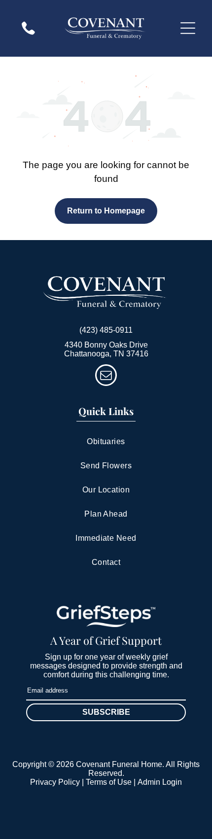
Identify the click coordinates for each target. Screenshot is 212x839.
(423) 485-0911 (106, 330)
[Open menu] (187, 28)
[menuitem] (106, 442)
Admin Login (160, 782)
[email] (106, 376)
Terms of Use (109, 782)
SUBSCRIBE (106, 712)
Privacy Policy (55, 782)
